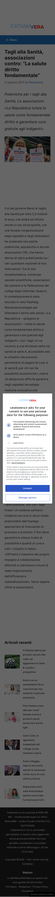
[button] (27, 443)
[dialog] (27, 448)
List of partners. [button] (18, 462)
